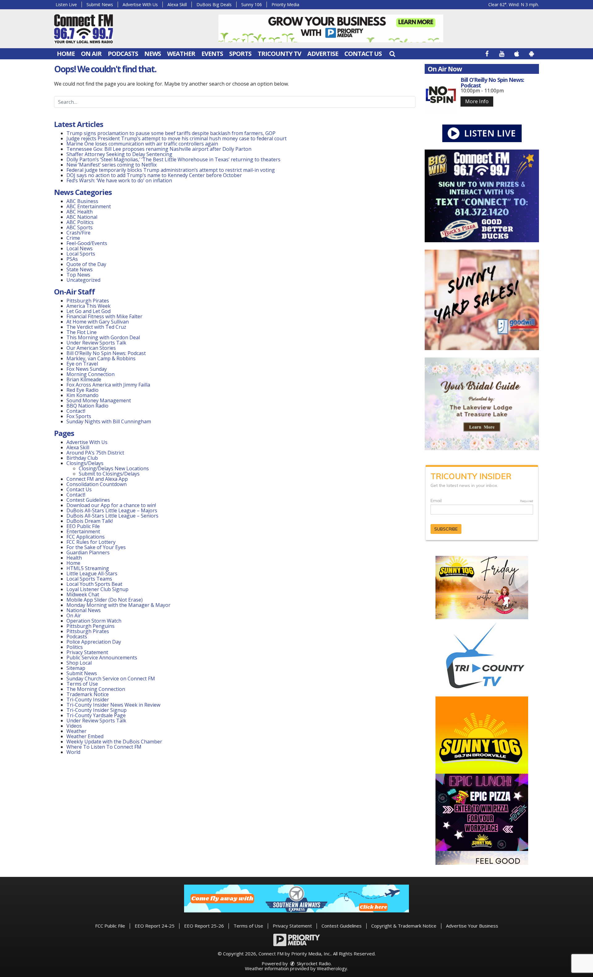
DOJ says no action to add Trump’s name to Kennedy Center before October (154, 175)
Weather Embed (84, 736)
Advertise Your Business (472, 926)
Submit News (99, 4)
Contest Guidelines (88, 500)
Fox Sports (78, 416)
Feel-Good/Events (86, 243)
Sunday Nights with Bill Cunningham (108, 421)
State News (79, 269)
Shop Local (79, 662)
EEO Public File (83, 526)
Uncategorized (83, 280)
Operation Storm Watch (93, 620)
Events (212, 53)
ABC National (81, 217)
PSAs (72, 259)
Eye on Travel (82, 363)
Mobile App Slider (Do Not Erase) (104, 599)
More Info (477, 101)
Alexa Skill (177, 4)
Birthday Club (82, 458)
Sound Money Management (98, 400)
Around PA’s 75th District (95, 452)
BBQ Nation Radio (87, 405)
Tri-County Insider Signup (96, 710)
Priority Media (285, 4)
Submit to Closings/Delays (109, 473)
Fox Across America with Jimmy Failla (108, 384)
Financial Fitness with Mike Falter (104, 316)
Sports (240, 53)
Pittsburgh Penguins (90, 626)
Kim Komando (82, 395)
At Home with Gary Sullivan (97, 321)
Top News (78, 274)
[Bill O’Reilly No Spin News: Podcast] (441, 94)
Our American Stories (91, 348)
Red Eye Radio (82, 390)
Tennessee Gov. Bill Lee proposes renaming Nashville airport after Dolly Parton (158, 149)
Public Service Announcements (101, 657)
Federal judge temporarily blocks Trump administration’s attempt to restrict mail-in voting (170, 170)
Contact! (75, 411)
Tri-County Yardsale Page (96, 715)
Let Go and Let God (88, 311)
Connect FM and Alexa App (97, 479)
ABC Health (79, 211)
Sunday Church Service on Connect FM (110, 678)
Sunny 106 (251, 4)
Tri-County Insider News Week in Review (113, 704)
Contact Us (363, 53)
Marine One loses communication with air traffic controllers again (142, 143)
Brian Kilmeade (83, 379)
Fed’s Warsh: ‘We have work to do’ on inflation (119, 180)
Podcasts (123, 53)
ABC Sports (79, 227)
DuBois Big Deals (214, 4)
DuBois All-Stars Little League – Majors (111, 510)
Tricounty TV (279, 53)
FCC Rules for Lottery (91, 542)
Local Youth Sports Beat (94, 584)
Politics (74, 647)
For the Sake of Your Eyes (96, 547)
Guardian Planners (88, 552)
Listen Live (66, 4)
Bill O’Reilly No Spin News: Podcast (106, 353)
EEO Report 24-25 (155, 926)
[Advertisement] (330, 28)
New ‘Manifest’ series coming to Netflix (111, 164)
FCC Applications (85, 536)
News (152, 53)
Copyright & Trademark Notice (403, 926)
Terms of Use (82, 683)
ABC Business (82, 201)
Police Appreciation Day (93, 641)
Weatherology (332, 968)
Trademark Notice (87, 694)
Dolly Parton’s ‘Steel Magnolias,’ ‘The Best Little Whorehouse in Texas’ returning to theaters (173, 159)
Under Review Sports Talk (96, 342)
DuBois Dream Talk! (89, 521)
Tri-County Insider (87, 699)
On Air (91, 53)
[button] (392, 53)
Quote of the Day (86, 264)
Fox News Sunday (86, 369)
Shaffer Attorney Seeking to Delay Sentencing (120, 154)
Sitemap (75, 668)
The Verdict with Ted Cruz (96, 327)
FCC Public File (110, 926)
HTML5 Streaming (87, 568)
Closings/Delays (84, 463)
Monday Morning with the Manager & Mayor (118, 605)
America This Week (88, 305)
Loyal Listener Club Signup (97, 589)
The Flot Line (81, 332)
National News (83, 610)
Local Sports (80, 253)
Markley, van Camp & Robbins (101, 358)
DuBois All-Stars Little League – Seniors (112, 515)
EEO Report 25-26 (204, 926)
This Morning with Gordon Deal (103, 337)
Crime (73, 238)
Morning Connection (90, 374)
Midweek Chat (82, 594)
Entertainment (83, 531)
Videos (74, 725)
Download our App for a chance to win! (111, 505)
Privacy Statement (87, 652)
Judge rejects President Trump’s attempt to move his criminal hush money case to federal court (176, 138)
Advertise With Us (140, 4)
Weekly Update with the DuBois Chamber (114, 741)
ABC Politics (80, 222)
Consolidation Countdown (96, 484)
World (73, 752)
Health (74, 557)
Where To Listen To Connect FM (103, 746)
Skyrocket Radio (313, 963)
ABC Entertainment (88, 206)
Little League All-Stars (91, 573)
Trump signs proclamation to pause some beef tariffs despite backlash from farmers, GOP (170, 133)
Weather (181, 53)
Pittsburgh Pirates (87, 300)
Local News (79, 248)
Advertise (322, 53)
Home (66, 53)
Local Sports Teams (89, 578)
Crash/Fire (78, 232)
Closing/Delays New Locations (114, 468)
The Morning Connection (95, 689)
